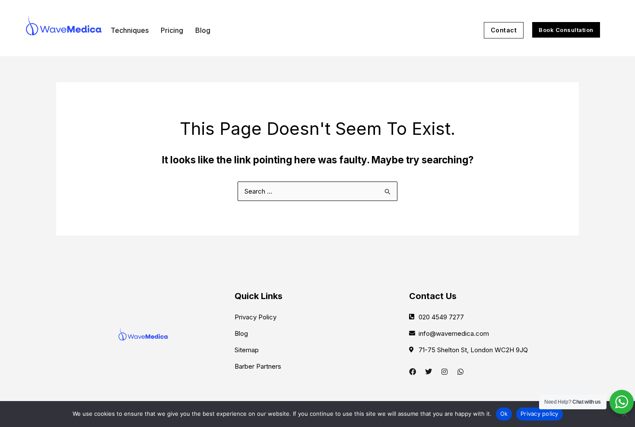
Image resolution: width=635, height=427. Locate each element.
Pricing (172, 30)
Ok (504, 413)
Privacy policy (540, 413)
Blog (202, 30)
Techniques (130, 30)
